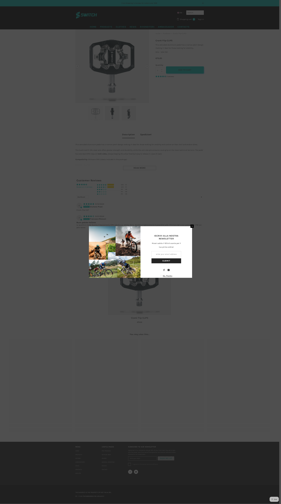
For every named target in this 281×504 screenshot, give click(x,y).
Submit (166, 261)
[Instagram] (168, 270)
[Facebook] (164, 270)
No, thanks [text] (167, 276)
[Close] (192, 226)
